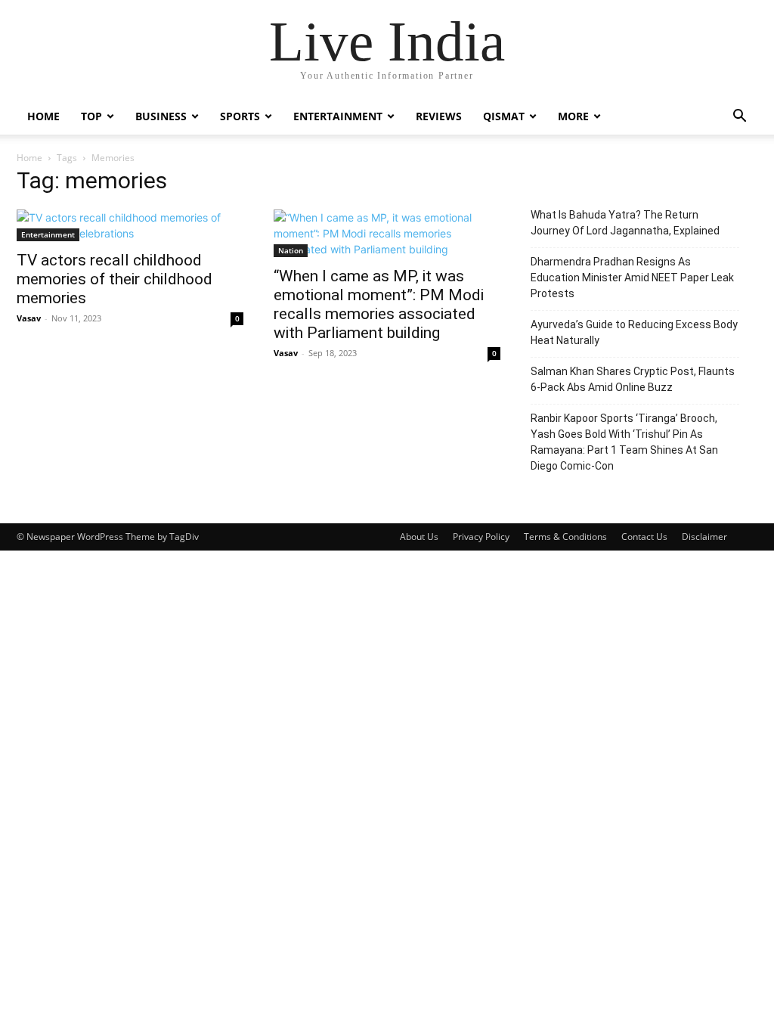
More (573, 116)
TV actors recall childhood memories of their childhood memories (114, 279)
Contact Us (644, 536)
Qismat (504, 116)
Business (161, 116)
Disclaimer (704, 536)
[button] (739, 117)
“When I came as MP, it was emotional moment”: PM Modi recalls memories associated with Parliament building (379, 304)
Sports (240, 116)
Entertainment (337, 116)
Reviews (439, 116)
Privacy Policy (481, 536)
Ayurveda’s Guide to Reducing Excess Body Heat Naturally (634, 332)
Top (91, 116)
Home (43, 116)
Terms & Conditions (565, 536)
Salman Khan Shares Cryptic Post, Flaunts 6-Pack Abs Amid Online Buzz (633, 379)
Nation (290, 250)
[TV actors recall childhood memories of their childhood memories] (130, 225)
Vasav (29, 318)
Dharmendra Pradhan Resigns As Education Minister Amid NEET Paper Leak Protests (632, 277)
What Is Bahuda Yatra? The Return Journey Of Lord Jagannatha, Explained (625, 223)
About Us (419, 536)
